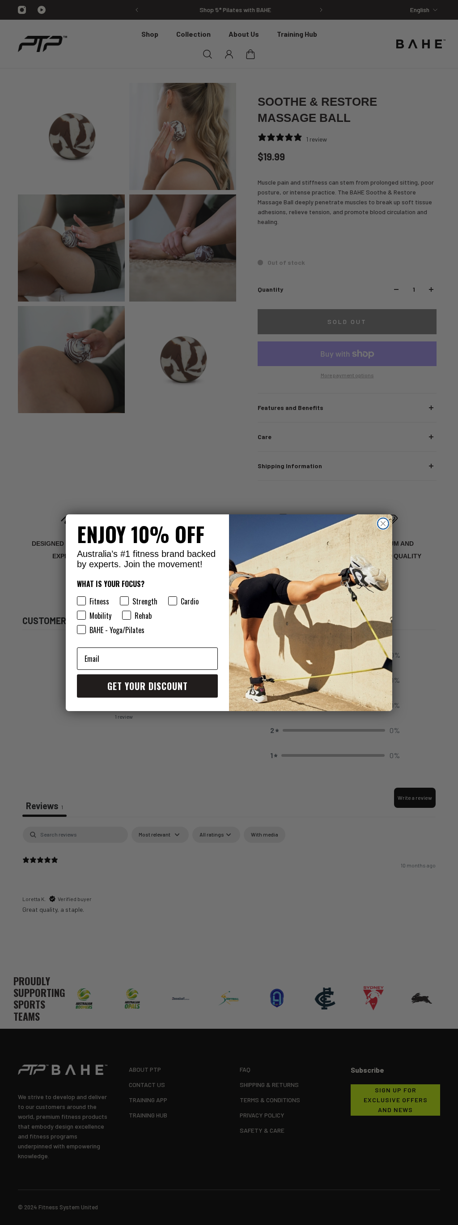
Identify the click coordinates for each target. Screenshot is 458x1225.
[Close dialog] (383, 523)
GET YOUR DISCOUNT (147, 686)
